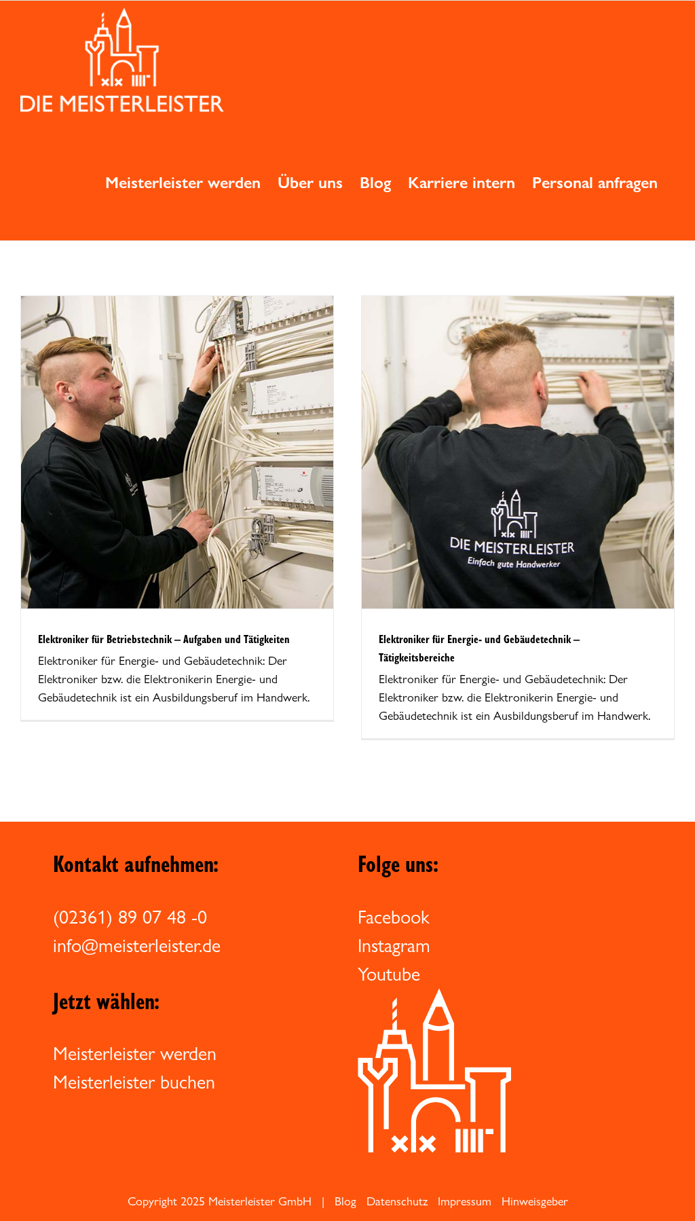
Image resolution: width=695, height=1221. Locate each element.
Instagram (394, 945)
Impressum (464, 1201)
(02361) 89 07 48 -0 (130, 916)
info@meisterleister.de (137, 945)
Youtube (389, 973)
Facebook (394, 916)
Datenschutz (397, 1201)
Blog (345, 1201)
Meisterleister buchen (134, 1081)
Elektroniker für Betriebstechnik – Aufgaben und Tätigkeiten (164, 638)
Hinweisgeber (535, 1201)
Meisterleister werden (135, 1053)
